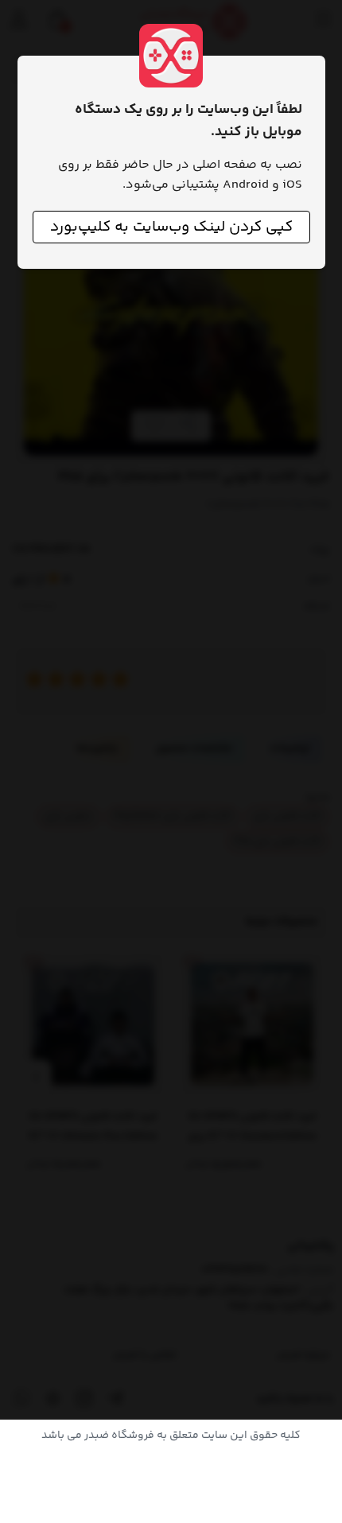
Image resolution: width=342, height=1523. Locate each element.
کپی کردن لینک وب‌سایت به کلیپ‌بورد (171, 227)
